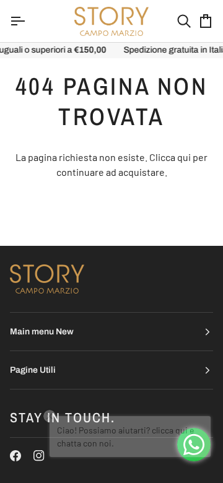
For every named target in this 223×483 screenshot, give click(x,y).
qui (184, 157)
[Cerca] (172, 21)
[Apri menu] (28, 21)
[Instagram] (39, 455)
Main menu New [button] (42, 331)
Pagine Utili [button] (33, 370)
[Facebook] (15, 455)
